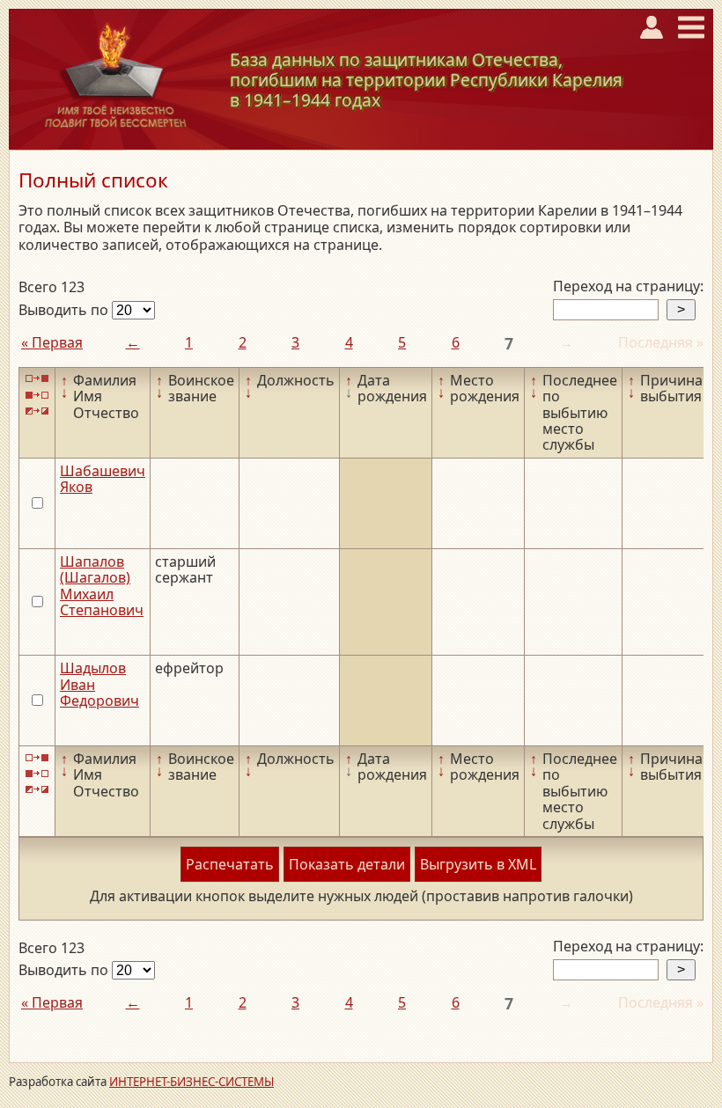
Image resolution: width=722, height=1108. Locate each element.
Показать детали (347, 864)
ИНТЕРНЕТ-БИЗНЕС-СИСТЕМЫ (191, 1082)
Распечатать (230, 864)
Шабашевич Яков (102, 478)
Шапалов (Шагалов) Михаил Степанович (102, 586)
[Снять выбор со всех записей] (37, 394)
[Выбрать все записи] (37, 378)
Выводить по (65, 309)
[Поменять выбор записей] (37, 411)
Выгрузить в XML (478, 864)
